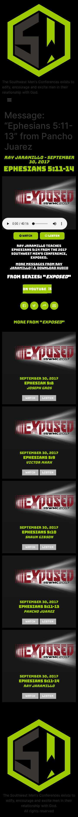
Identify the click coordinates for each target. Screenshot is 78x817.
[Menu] (9, 100)
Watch (27, 236)
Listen (54, 236)
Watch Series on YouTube (37, 289)
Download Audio (52, 268)
